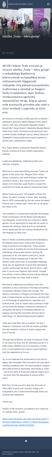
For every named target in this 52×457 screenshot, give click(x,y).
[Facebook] (26, 438)
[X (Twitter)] (26, 441)
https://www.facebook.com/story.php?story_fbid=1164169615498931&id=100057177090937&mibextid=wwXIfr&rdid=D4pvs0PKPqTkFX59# (25, 422)
